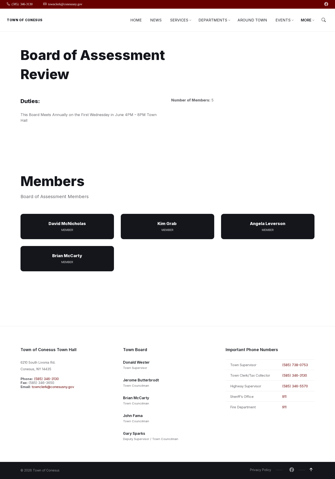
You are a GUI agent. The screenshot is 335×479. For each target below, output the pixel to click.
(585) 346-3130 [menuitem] (22, 3)
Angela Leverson (267, 223)
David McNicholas (67, 223)
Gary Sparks (134, 433)
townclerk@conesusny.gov (53, 387)
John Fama (133, 415)
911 (284, 396)
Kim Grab (167, 223)
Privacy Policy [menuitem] (260, 470)
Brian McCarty (67, 255)
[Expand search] (323, 20)
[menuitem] (136, 20)
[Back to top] (311, 469)
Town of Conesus (25, 20)
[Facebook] (326, 4)
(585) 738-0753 (295, 365)
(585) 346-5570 (295, 386)
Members (53, 181)
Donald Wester (136, 362)
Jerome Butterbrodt (141, 380)
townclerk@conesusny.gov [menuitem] (65, 3)
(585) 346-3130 (46, 379)
